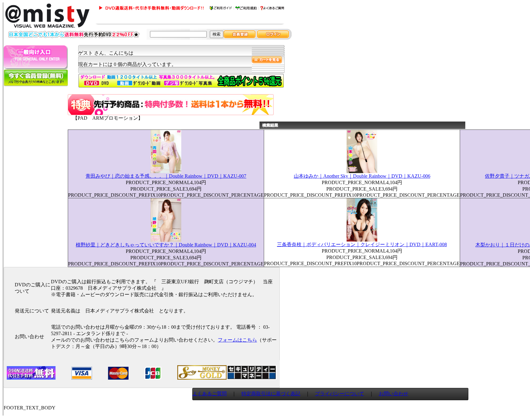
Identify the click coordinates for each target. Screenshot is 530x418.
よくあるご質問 (209, 393)
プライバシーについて (339, 393)
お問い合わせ (393, 393)
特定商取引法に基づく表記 (270, 393)
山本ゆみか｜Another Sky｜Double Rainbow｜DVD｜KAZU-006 (362, 176)
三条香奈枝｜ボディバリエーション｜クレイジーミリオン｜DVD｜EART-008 (362, 244)
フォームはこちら (237, 340)
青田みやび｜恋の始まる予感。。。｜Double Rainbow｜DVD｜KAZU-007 (166, 176)
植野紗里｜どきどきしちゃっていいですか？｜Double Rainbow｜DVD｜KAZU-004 (166, 244)
